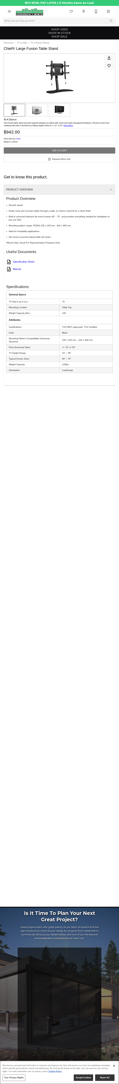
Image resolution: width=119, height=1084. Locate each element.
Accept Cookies (83, 1077)
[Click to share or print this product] (109, 58)
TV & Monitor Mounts (40, 43)
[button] (9, 11)
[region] (59, 1072)
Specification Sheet (23, 261)
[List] (71, 11)
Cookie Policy (55, 1071)
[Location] (83, 11)
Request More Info (61, 159)
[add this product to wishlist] (109, 65)
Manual (17, 269)
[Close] (114, 1065)
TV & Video (22, 43)
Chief (18, 139)
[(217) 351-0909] (96, 11)
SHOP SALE (59, 36)
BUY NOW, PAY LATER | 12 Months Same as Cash (59, 2)
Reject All (104, 1077)
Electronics (9, 43)
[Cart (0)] (108, 11)
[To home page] (29, 11)
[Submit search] (111, 21)
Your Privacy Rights (14, 1077)
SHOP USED (59, 29)
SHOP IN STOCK (59, 32)
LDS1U (15, 142)
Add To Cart (59, 150)
